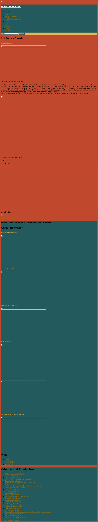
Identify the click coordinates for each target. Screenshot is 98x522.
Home (6, 14)
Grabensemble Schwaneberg (13, 501)
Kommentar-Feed (10, 463)
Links (6, 25)
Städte (6, 23)
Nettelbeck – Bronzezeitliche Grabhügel (17, 496)
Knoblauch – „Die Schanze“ (13, 489)
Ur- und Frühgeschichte (12, 16)
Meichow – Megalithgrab (12, 491)
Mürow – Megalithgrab (12, 494)
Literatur (7, 26)
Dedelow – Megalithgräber (13, 481)
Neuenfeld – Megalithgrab (12, 498)
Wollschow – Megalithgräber (13, 515)
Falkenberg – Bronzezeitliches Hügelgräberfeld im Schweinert (23, 486)
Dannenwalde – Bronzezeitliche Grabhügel (18, 479)
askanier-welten (11, 6)
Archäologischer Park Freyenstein (15, 488)
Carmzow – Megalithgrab (12, 477)
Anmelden (8, 459)
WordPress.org (9, 464)
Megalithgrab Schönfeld (12, 500)
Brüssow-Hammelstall (11, 475)
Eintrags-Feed (9, 461)
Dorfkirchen (8, 18)
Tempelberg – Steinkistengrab (14, 507)
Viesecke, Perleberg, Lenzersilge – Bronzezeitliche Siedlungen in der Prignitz (28, 512)
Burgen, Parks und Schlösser (13, 20)
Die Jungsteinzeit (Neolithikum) (14, 474)
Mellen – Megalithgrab (11, 493)
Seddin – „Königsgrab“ (12, 503)
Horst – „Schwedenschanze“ (13, 484)
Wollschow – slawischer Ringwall (15, 517)
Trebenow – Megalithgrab (12, 508)
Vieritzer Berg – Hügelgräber (13, 510)
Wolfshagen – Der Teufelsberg (14, 513)
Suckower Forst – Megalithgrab (14, 505)
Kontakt (7, 28)
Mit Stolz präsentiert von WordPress (11, 520)
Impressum (8, 30)
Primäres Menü (6, 11)
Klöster (7, 21)
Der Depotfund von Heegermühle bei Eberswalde (20, 482)
